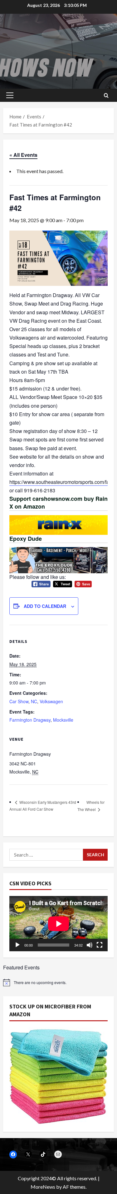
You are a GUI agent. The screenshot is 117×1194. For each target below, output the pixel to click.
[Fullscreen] (99, 945)
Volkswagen (51, 701)
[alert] (58, 982)
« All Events (23, 154)
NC (34, 701)
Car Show (18, 701)
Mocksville (63, 720)
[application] (58, 923)
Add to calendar (45, 606)
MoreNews (43, 1187)
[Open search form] (106, 95)
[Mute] (89, 945)
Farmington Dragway (30, 720)
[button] (10, 95)
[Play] (17, 945)
